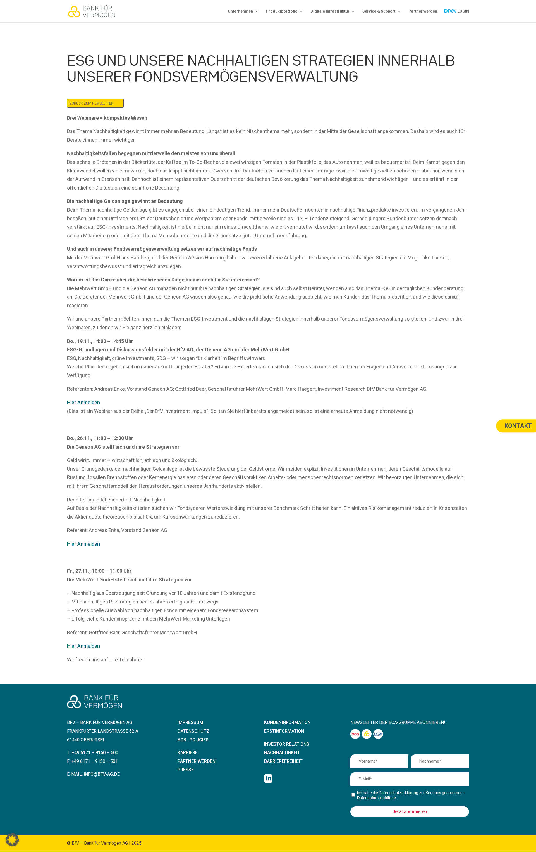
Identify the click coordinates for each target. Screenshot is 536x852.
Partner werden (197, 761)
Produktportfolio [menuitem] (282, 11)
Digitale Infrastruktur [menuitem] (330, 11)
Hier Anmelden (83, 402)
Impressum (190, 722)
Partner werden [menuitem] (422, 11)
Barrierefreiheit (283, 761)
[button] (12, 839)
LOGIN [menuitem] (462, 11)
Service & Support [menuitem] (379, 11)
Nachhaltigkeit (282, 752)
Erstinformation (284, 731)
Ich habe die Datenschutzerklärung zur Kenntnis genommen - (411, 795)
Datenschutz (193, 731)
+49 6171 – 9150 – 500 (94, 752)
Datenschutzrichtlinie (376, 798)
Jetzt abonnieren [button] (410, 811)
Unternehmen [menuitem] (240, 11)
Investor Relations (286, 744)
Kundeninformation (287, 722)
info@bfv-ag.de (102, 774)
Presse (186, 769)
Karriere (188, 752)
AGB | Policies (193, 739)
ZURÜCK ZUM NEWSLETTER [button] (91, 103)
